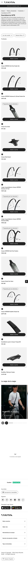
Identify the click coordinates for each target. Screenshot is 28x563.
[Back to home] (9, 2)
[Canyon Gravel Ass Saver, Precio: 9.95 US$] (14, 266)
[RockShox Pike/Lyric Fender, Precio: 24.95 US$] (14, 357)
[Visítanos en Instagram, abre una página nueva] (6, 499)
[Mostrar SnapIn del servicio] (26, 281)
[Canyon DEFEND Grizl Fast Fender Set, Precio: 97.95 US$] (14, 51)
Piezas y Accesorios (11, 10)
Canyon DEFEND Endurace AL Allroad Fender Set (13, 96)
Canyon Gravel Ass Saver (7, 281)
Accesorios (20, 10)
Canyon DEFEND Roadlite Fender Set (10, 311)
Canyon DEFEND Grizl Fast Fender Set (10, 66)
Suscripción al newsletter (10, 492)
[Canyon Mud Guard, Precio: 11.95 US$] (14, 142)
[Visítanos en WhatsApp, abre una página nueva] (23, 499)
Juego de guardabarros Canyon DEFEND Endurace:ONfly (11, 219)
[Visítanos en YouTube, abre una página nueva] (10, 499)
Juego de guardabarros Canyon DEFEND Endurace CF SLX (11, 188)
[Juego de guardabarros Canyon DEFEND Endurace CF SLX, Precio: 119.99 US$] (14, 172)
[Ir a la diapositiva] (15, 422)
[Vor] (6, 423)
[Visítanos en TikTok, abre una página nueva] (19, 499)
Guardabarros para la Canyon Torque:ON (11, 342)
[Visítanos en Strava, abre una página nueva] (14, 499)
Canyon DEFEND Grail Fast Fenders (9, 251)
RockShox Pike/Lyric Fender (8, 372)
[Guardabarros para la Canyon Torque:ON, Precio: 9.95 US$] (14, 327)
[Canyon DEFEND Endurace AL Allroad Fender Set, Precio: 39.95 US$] (14, 81)
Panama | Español (8, 559)
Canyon (3, 10)
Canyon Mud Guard (6, 157)
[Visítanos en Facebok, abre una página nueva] (2, 499)
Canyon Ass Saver (5, 126)
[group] (14, 404)
